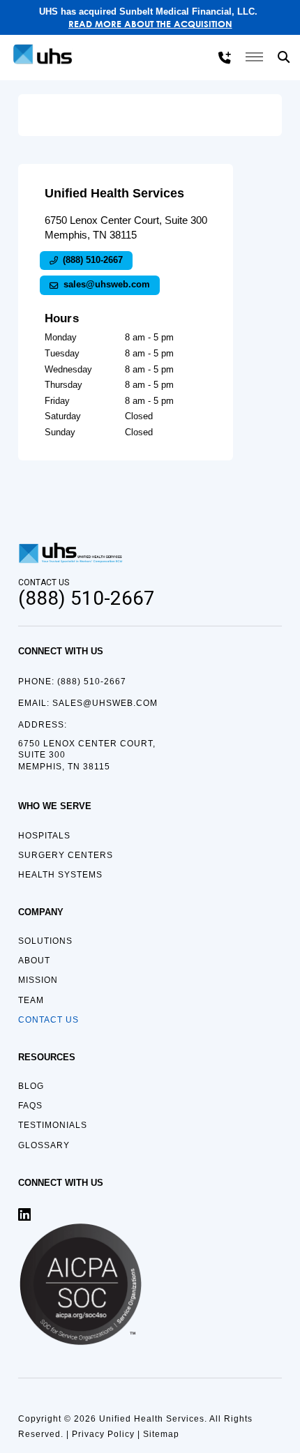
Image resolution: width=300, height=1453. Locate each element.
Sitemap (161, 1434)
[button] (285, 57)
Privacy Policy (103, 1434)
